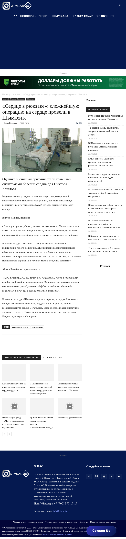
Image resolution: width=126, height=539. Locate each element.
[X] (35, 341)
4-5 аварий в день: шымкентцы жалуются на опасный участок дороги (103, 131)
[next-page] (10, 434)
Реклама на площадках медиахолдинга (61, 522)
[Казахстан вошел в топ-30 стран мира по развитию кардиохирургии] (14, 372)
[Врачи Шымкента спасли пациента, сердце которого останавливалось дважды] (42, 406)
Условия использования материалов (28, 522)
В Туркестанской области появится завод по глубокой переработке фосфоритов (105, 193)
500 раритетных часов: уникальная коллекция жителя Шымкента (105, 118)
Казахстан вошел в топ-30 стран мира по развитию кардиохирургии (14, 387)
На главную (7, 94)
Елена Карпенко (10, 123)
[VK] (20, 341)
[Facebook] (28, 341)
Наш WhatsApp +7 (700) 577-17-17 (55, 503)
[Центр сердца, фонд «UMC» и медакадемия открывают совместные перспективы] (14, 406)
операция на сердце (20, 327)
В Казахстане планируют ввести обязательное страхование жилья (104, 238)
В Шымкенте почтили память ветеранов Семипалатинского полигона (102, 146)
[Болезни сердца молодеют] (70, 406)
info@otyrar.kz (60, 511)
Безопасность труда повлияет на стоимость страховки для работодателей (104, 177)
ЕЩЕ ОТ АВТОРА (52, 357)
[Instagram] (96, 476)
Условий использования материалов (57, 534)
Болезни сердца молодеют (70, 417)
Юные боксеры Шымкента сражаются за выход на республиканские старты (101, 162)
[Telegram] (13, 341)
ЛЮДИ (43, 16)
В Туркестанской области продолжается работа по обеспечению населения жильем (104, 224)
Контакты (84, 522)
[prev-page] (4, 434)
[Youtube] (119, 476)
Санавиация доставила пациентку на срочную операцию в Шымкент (68, 387)
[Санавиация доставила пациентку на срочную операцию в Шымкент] (70, 372)
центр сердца (37, 327)
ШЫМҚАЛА (60, 16)
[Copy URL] (43, 341)
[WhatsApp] (5, 341)
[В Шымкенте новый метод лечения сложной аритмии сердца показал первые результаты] (42, 372)
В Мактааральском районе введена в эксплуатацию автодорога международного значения (105, 208)
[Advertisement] (63, 46)
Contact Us (101, 531)
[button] (120, 5)
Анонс (17, 94)
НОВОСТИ (27, 16)
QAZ (14, 16)
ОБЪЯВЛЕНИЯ (105, 16)
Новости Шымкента (17, 99)
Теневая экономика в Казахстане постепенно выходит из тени (104, 250)
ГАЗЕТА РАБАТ (83, 16)
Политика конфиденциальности (103, 522)
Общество (30, 99)
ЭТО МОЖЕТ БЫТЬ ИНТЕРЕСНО (21, 357)
